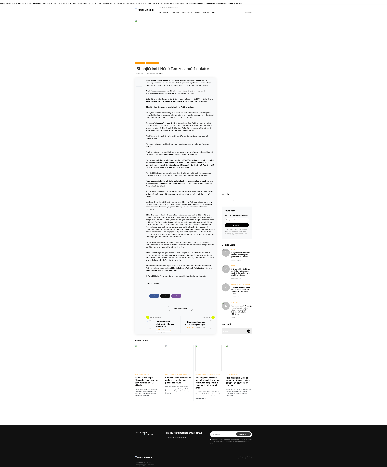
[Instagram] (229, 199)
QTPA (238, 302)
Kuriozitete (246, 284)
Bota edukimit (160, 329)
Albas (233, 302)
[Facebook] (224, 199)
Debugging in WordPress (131, 3)
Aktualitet (140, 63)
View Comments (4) (180, 308)
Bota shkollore (152, 63)
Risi (148, 374)
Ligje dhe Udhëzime (183, 374)
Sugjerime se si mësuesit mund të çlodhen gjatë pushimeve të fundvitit (240, 255)
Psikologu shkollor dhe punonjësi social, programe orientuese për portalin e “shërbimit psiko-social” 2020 (208, 383)
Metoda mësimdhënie (215, 374)
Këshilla (234, 249)
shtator (156, 283)
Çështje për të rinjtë (163, 331)
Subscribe (236, 225)
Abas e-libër (248, 12)
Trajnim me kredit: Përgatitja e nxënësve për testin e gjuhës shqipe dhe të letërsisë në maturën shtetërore (241, 310)
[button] (251, 7)
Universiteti (191, 327)
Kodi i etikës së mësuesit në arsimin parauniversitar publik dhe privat (178, 380)
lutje (148, 283)
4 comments (159, 73)
